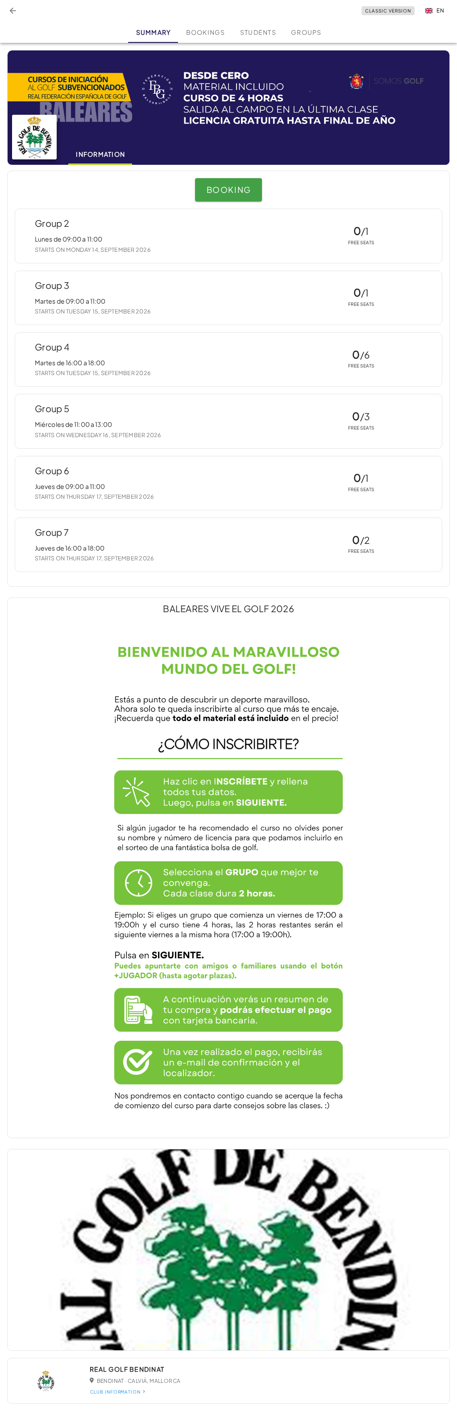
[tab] (153, 32)
